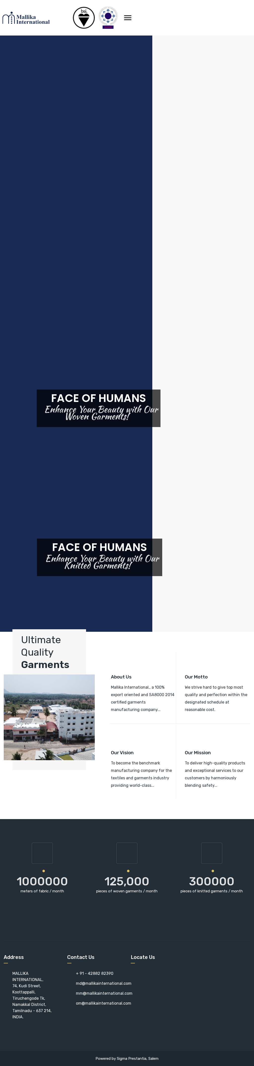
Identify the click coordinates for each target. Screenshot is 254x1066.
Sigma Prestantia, (132, 1058)
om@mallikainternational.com (103, 1003)
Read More (121, 719)
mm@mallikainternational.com (104, 993)
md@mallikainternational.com (103, 983)
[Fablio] (27, 18)
